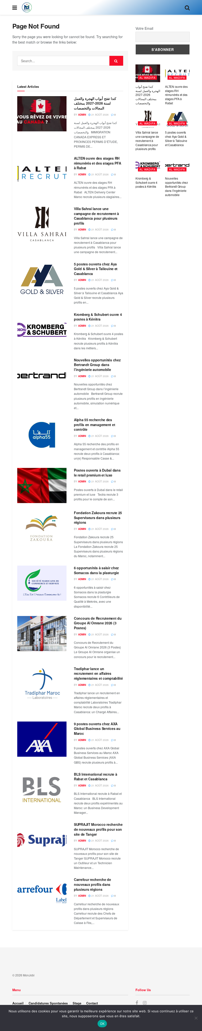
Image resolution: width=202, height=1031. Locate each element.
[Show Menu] (14, 7)
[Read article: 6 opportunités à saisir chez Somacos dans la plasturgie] (42, 583)
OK (102, 1024)
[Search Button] (187, 7)
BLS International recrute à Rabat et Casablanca (95, 777)
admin (82, 114)
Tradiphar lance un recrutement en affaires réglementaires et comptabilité (98, 673)
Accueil (18, 1003)
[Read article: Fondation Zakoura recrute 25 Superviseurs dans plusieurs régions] (42, 528)
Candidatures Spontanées (48, 1003)
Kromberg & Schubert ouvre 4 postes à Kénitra (98, 317)
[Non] (195, 1018)
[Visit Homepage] (27, 7)
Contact (92, 1003)
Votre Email (144, 28)
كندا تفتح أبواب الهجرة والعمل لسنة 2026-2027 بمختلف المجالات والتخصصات (95, 103)
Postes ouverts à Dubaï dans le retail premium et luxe (97, 472)
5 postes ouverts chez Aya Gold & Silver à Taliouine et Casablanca (96, 269)
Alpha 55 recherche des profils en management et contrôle (94, 424)
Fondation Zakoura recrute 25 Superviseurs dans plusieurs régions (98, 517)
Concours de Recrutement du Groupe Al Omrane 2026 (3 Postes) (98, 623)
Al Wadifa (147, 77)
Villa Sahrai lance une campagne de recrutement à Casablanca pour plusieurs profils (96, 216)
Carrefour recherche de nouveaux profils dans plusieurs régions (92, 884)
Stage (77, 1003)
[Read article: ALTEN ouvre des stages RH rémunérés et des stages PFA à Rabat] (42, 173)
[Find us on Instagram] (145, 1003)
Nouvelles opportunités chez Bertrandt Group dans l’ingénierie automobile (97, 364)
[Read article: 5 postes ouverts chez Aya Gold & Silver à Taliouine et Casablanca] (42, 279)
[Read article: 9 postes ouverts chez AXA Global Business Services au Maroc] (42, 739)
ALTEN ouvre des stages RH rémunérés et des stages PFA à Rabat (97, 163)
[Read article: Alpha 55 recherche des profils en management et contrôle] (42, 435)
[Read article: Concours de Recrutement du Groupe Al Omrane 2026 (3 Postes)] (42, 633)
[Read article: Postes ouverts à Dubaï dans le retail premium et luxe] (42, 485)
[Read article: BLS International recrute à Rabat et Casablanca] (42, 789)
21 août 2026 (100, 114)
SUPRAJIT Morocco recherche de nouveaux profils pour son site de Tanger (98, 829)
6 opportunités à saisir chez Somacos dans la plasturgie (96, 570)
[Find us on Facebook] (136, 1003)
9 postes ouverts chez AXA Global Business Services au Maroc (97, 728)
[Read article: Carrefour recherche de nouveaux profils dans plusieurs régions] (42, 894)
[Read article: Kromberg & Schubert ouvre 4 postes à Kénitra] (42, 329)
